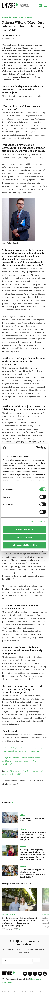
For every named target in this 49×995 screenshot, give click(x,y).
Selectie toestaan (24, 537)
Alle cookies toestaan (24, 529)
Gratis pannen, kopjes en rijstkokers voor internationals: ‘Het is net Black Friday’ (32, 873)
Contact (40, 991)
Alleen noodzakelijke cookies (24, 545)
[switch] (42, 497)
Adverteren (25, 991)
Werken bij (33, 991)
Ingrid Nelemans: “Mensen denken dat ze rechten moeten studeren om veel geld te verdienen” (21, 761)
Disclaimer (17, 991)
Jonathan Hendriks (11, 35)
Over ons (10, 991)
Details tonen (36, 522)
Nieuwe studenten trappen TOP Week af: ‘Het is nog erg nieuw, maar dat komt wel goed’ (33, 836)
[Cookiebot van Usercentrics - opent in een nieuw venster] (35, 447)
